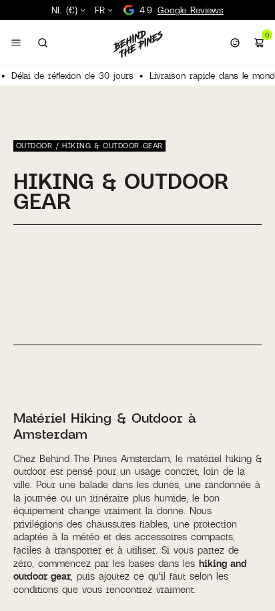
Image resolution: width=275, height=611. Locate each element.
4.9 (182, 10)
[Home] (137, 44)
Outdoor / (39, 145)
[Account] (235, 43)
